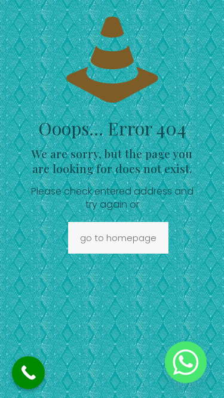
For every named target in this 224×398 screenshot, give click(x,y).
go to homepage (118, 238)
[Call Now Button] (28, 372)
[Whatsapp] (186, 362)
